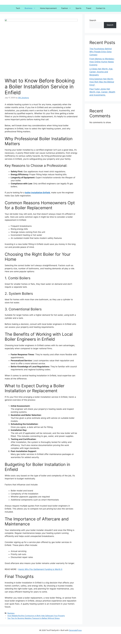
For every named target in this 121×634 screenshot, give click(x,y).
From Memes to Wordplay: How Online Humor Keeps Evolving (101, 62)
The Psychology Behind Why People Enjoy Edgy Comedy (100, 52)
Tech (18, 8)
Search (92, 20)
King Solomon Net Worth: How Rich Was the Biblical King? (101, 82)
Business (28, 8)
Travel (88, 8)
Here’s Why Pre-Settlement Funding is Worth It (40, 569)
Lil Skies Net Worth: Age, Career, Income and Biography (101, 72)
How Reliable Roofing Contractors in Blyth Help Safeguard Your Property (36, 616)
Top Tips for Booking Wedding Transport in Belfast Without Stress (33, 618)
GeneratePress (75, 630)
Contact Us (100, 8)
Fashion (64, 8)
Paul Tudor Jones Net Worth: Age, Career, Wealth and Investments (102, 92)
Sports (78, 8)
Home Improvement (48, 8)
